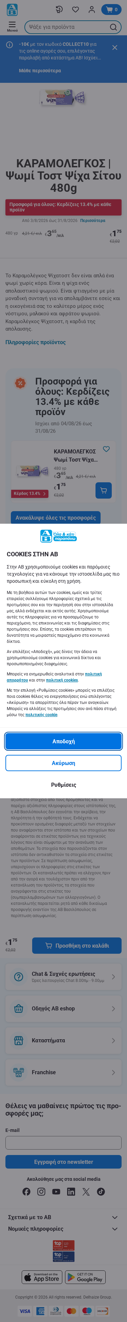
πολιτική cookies (62, 680)
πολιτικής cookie (41, 714)
